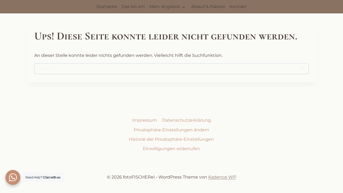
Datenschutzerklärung (186, 120)
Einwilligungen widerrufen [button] (171, 148)
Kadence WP (222, 177)
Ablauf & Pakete (208, 6)
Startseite (106, 6)
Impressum (144, 120)
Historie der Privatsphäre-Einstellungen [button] (171, 139)
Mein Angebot (164, 6)
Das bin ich (133, 6)
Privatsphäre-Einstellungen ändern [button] (171, 129)
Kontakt (238, 6)
